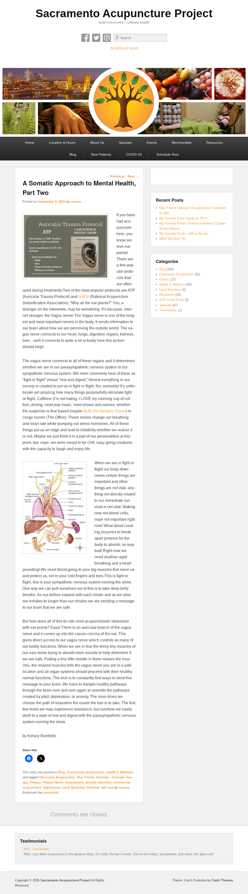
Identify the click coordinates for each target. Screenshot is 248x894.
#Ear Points (85, 777)
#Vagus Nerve (53, 782)
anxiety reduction (98, 782)
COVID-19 (134, 154)
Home (29, 142)
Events (152, 142)
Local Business (73, 787)
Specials (125, 142)
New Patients (101, 154)
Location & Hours (62, 142)
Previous (115, 176)
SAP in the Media (171, 300)
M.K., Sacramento (36, 849)
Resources (214, 142)
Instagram (107, 38)
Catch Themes (222, 880)
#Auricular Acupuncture (57, 777)
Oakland (93, 787)
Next (134, 176)
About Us (97, 142)
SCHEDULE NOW (124, 48)
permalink (50, 792)
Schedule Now (167, 154)
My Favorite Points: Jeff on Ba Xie (183, 233)
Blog (73, 154)
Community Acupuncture (85, 772)
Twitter (96, 38)
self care (107, 787)
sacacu (76, 201)
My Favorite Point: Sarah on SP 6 (183, 218)
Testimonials (168, 310)
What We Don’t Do (172, 238)
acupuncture (74, 782)
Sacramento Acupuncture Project (124, 13)
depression (51, 787)
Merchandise (182, 142)
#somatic (102, 777)
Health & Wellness (119, 772)
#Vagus (35, 782)
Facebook (85, 38)
